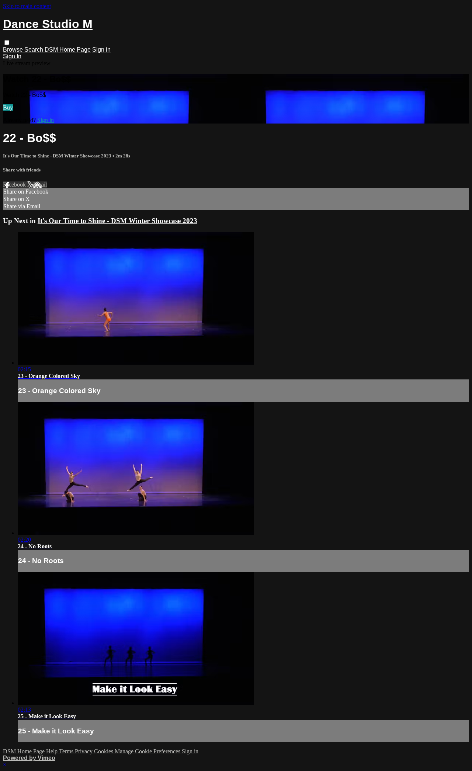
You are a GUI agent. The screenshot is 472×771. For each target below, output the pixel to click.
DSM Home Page (68, 49)
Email (40, 184)
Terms (67, 751)
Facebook (15, 184)
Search (34, 49)
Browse (13, 49)
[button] (6, 42)
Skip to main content (27, 6)
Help (52, 751)
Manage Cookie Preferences (148, 751)
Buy (8, 107)
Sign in (101, 49)
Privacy (84, 751)
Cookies (104, 751)
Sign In (12, 56)
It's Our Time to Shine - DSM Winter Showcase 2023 (57, 156)
